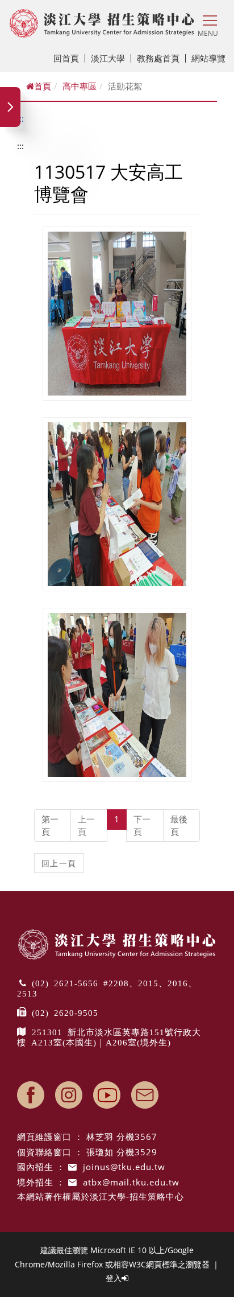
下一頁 (142, 825)
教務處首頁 (158, 58)
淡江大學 (108, 58)
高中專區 (79, 86)
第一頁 (49, 825)
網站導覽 (208, 58)
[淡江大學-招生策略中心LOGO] (102, 23)
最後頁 (178, 825)
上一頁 (86, 825)
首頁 (42, 86)
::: (20, 118)
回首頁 (66, 58)
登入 (114, 1278)
